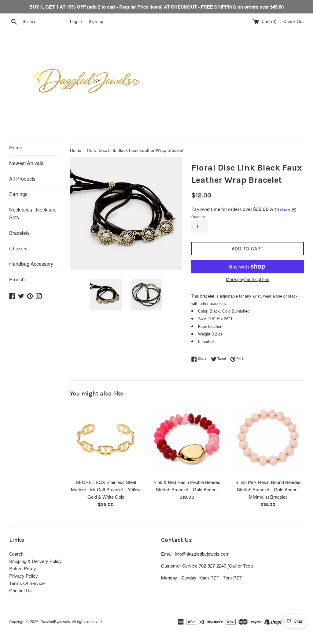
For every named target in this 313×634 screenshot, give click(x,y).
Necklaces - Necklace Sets (33, 213)
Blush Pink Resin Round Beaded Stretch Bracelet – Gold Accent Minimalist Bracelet (267, 489)
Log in (76, 21)
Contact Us (20, 590)
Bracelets (19, 232)
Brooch (17, 279)
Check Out (293, 21)
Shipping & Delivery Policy (35, 561)
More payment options (247, 279)
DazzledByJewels (55, 621)
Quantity (198, 216)
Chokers (18, 248)
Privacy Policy (23, 575)
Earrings (18, 193)
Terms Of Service (27, 583)
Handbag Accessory (31, 263)
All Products (22, 178)
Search (16, 553)
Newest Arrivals (26, 163)
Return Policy (22, 568)
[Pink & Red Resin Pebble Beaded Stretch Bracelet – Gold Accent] (187, 439)
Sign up (96, 21)
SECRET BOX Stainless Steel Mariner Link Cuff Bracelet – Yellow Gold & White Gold (106, 489)
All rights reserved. (87, 621)
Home (15, 147)
